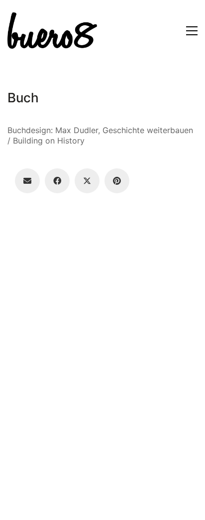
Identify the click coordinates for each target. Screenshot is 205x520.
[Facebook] (57, 180)
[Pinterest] (116, 180)
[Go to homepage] (52, 30)
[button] (192, 31)
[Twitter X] (87, 180)
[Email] (27, 180)
